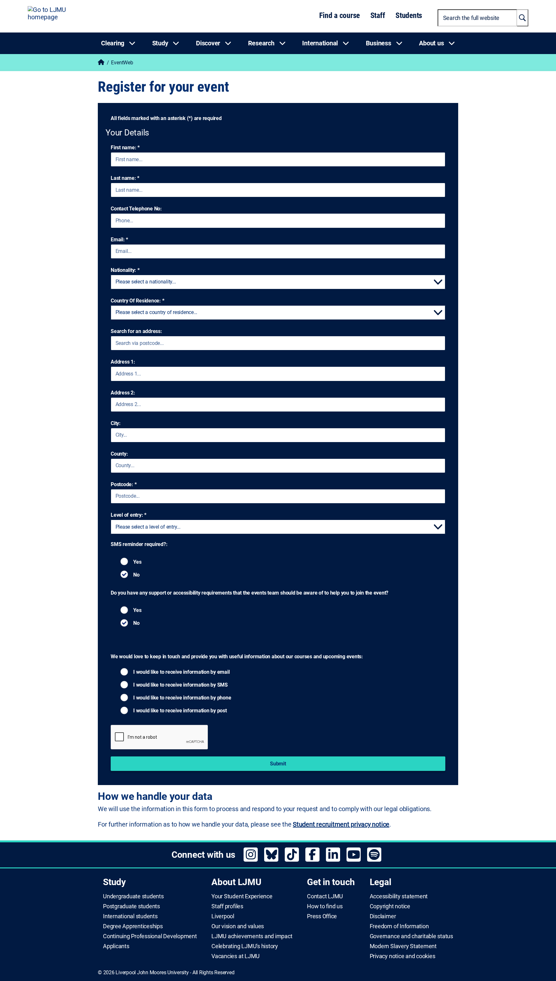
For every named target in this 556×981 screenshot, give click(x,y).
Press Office (322, 916)
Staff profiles (227, 906)
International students (130, 916)
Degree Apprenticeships (133, 926)
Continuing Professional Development (150, 936)
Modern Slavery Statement (403, 946)
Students (408, 15)
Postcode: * (123, 484)
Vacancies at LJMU (235, 956)
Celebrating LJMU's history (244, 946)
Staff (377, 15)
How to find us (325, 906)
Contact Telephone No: (136, 209)
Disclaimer (383, 916)
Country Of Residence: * (137, 301)
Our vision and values (237, 926)
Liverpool (222, 916)
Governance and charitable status (411, 936)
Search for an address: (136, 331)
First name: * (125, 147)
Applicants (116, 946)
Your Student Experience (241, 896)
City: (116, 423)
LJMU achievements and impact (251, 936)
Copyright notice (390, 906)
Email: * (119, 239)
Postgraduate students (131, 906)
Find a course (339, 15)
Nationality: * (125, 270)
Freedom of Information (399, 926)
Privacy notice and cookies (402, 956)
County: (119, 454)
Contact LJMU (325, 896)
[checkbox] (136, 564)
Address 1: (123, 362)
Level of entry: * (128, 515)
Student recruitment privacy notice (341, 824)
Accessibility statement (399, 896)
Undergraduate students (133, 896)
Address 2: (123, 393)
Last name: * (125, 178)
